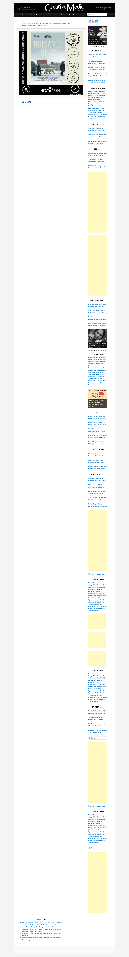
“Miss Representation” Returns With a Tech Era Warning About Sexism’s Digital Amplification (96, 62)
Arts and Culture (61, 15)
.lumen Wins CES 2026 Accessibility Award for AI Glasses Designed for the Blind (96, 160)
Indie (44, 15)
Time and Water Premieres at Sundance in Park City (97, 499)
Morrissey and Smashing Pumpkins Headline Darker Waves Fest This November (96, 318)
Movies (31, 15)
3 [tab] (96, 46)
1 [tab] (92, 46)
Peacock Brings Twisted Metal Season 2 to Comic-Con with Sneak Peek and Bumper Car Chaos (97, 467)
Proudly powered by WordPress (64, 950)
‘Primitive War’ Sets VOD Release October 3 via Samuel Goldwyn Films (97, 455)
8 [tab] (105, 350)
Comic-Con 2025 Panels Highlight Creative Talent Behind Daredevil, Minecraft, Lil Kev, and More (97, 461)
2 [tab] (94, 46)
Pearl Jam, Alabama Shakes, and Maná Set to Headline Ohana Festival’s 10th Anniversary (97, 305)
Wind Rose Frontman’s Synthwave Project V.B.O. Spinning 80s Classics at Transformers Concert (96, 430)
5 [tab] (101, 46)
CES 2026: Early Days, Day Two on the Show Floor (96, 167)
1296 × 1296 (43, 23)
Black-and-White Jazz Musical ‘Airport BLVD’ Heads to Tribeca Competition (97, 75)
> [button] (104, 34)
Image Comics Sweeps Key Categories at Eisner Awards (97, 424)
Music (38, 15)
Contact (71, 15)
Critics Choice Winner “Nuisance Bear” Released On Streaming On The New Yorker (46, 24)
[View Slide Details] (97, 35)
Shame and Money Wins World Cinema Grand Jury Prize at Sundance (96, 129)
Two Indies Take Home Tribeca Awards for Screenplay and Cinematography (97, 56)
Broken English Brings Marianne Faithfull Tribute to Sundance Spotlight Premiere (97, 505)
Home (24, 15)
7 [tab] (103, 350)
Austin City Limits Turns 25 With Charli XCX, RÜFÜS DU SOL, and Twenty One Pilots (97, 312)
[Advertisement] (97, 202)
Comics (51, 15)
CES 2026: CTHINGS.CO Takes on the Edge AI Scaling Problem (97, 154)
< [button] (90, 34)
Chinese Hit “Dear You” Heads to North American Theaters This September (97, 116)
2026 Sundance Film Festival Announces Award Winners (97, 136)
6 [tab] (103, 46)
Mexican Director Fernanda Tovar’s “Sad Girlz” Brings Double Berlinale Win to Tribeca (96, 81)
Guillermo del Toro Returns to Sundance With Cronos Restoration (97, 142)
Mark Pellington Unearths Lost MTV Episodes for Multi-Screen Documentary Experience (97, 443)
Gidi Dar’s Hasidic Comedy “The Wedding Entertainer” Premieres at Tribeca (96, 68)
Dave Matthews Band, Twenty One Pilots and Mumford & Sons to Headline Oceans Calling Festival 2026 (97, 324)
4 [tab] (98, 46)
